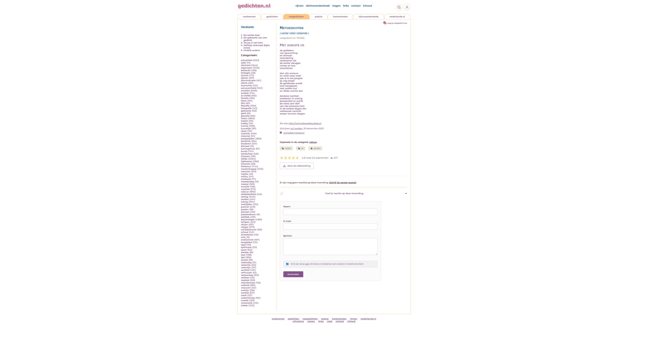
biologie (245, 73)
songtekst (246, 242)
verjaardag (247, 275)
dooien (317, 148)
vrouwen (246, 287)
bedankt (245, 70)
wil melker (296, 128)
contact (356, 5)
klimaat (245, 146)
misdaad (246, 179)
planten (245, 212)
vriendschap (248, 282)
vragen (336, 5)
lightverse (246, 161)
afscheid (246, 65)
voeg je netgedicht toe (397, 23)
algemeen (246, 68)
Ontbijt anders (252, 50)
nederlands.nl (397, 16)
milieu (244, 176)
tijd (243, 257)
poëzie (318, 16)
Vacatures (247, 26)
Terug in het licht (253, 42)
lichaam (245, 156)
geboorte (246, 111)
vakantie (246, 265)
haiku (244, 118)
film (243, 103)
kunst (244, 151)
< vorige (284, 33)
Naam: (287, 206)
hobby (244, 123)
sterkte (245, 252)
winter (288, 148)
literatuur (246, 166)
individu (245, 133)
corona (245, 75)
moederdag (247, 181)
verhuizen (246, 272)
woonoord (246, 303)
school (244, 232)
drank (244, 83)
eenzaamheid (248, 88)
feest (244, 100)
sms (243, 237)
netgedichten (296, 16)
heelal (244, 121)
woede (245, 300)
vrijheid (245, 285)
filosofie (245, 105)
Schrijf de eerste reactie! (342, 182)
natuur (245, 191)
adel (243, 63)
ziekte (244, 305)
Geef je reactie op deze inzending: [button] (344, 193)
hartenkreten (340, 16)
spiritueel (246, 247)
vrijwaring (298, 321)
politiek (245, 217)
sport (244, 250)
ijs (302, 148)
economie (246, 85)
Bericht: (287, 236)
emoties (245, 90)
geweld (245, 116)
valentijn (246, 267)
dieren (244, 78)
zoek (329, 321)
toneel (244, 260)
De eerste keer (252, 35)
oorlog (244, 196)
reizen (244, 224)
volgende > (303, 33)
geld (243, 113)
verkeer (245, 277)
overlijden (246, 204)
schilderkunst (248, 229)
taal (243, 255)
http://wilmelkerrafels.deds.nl (305, 123)
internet (245, 136)
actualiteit (246, 60)
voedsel (245, 280)
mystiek (245, 189)
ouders (245, 199)
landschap (247, 154)
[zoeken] (399, 7)
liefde (244, 159)
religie (244, 227)
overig (244, 202)
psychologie (247, 219)
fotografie (246, 108)
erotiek (245, 93)
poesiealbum (248, 214)
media (244, 174)
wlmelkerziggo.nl (294, 133)
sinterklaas (247, 234)
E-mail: (287, 221)
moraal (245, 184)
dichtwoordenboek (318, 5)
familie (245, 98)
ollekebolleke (248, 194)
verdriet (245, 270)
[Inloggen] (407, 7)
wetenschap (248, 298)
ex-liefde (246, 95)
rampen (245, 222)
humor (244, 126)
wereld (245, 293)
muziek (245, 186)
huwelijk (246, 128)
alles (292, 33)
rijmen (299, 5)
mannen (245, 171)
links (346, 5)
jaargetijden (248, 138)
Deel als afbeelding (299, 165)
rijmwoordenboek (369, 16)
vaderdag (246, 262)
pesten (245, 209)
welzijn (245, 290)
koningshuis (248, 148)
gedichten (272, 16)
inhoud (367, 5)
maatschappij (248, 169)
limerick (245, 164)
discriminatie (248, 80)
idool (244, 131)
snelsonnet (249, 16)
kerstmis (246, 141)
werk (244, 295)
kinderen (246, 143)
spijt (243, 245)
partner (245, 207)
